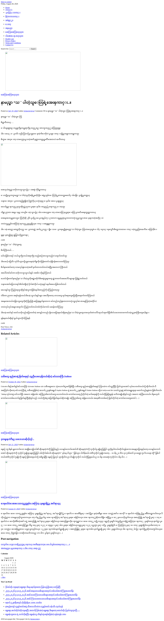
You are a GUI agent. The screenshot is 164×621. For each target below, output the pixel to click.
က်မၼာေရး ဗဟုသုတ (14, 36)
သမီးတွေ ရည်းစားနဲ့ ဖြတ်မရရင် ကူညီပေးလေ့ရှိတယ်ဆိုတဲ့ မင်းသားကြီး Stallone (36, 376)
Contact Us (9, 45)
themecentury (35, 619)
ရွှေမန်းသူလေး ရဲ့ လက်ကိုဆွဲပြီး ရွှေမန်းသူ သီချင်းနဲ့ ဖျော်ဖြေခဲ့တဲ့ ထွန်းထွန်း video (35, 614)
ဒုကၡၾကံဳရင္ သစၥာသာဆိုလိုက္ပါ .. (17, 439)
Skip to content (6, 2)
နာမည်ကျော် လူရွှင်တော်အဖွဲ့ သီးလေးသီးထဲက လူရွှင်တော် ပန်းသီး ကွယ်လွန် (34, 606)
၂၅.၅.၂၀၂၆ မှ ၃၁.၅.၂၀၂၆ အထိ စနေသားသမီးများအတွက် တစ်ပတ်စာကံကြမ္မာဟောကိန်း (39, 591)
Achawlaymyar (29, 111)
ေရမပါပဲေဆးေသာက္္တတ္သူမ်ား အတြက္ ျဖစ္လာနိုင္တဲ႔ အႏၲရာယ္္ (31, 503)
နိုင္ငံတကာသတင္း (12, 16)
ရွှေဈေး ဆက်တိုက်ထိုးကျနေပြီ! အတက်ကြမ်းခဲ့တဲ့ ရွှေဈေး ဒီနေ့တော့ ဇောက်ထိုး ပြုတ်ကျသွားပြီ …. (42, 610)
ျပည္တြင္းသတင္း (12, 12)
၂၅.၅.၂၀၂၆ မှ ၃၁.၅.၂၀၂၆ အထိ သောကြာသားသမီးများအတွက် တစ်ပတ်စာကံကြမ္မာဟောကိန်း (41, 595)
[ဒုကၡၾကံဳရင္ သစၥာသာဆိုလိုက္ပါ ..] (82, 415)
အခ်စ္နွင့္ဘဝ (9, 20)
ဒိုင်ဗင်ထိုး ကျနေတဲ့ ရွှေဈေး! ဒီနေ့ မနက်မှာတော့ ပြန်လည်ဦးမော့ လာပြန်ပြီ (32, 587)
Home (7, 8)
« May (3, 577)
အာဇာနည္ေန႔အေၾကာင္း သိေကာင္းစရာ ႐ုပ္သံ (21, 548)
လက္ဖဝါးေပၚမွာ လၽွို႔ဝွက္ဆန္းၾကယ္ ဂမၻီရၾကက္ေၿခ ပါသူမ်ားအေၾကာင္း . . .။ (35, 544)
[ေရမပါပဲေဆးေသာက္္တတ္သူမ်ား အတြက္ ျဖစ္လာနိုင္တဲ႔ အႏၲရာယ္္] (82, 477)
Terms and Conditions (13, 43)
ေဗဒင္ (8, 24)
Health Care (9, 39)
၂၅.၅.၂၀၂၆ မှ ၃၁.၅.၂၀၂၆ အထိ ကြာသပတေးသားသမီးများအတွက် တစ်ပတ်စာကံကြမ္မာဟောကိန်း (43, 599)
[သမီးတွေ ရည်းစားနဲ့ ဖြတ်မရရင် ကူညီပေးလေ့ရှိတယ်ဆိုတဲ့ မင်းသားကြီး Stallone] (82, 352)
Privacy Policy (10, 41)
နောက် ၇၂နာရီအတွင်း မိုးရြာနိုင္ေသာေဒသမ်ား (23, 602)
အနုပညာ (8, 28)
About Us (8, 10)
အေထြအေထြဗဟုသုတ (14, 32)
